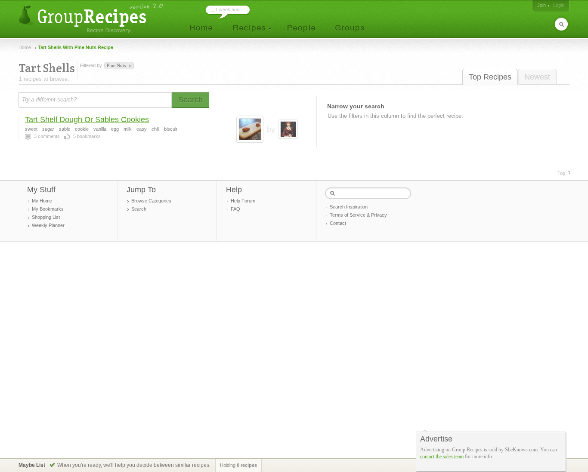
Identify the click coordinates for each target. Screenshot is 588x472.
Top (561, 173)
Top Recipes (490, 77)
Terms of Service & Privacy (358, 215)
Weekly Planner (48, 225)
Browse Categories (151, 200)
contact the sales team (442, 457)
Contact (338, 223)
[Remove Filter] (129, 66)
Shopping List (46, 217)
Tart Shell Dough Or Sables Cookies (87, 119)
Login (558, 5)
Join (541, 5)
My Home (42, 200)
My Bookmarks (48, 208)
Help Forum (243, 200)
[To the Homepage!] (92, 18)
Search (138, 208)
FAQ (235, 208)
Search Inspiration (349, 206)
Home (25, 47)
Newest (537, 77)
